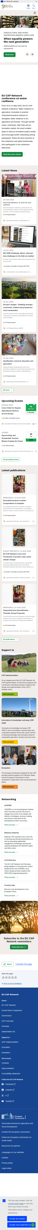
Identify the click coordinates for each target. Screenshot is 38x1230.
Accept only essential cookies (22, 1225)
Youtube (9, 1101)
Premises (5, 1026)
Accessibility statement (11, 1074)
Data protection (8, 1068)
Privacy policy (7, 1163)
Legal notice (6, 1168)
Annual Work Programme (12, 1010)
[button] (10, 54)
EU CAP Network (9, 1005)
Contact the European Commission (16, 1132)
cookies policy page (16, 1204)
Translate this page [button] (23, 964)
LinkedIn (10, 1090)
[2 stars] (5, 977)
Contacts (5, 1063)
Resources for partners (11, 1146)
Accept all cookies (17, 1219)
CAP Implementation (10, 1042)
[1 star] (3, 977)
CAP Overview (7, 1021)
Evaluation (6, 1053)
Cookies (5, 1158)
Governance (7, 1016)
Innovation (6, 1047)
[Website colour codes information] (33, 1225)
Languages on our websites (13, 1152)
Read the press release (12, 154)
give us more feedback (13, 983)
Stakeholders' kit (8, 1032)
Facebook (10, 1084)
